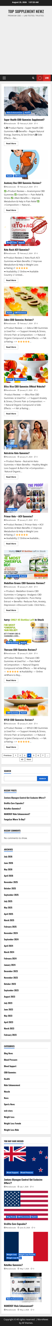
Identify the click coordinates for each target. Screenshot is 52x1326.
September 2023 (11, 990)
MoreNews (42, 1319)
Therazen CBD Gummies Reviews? (26, 631)
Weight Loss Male (11, 1129)
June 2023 (8, 1009)
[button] (4, 78)
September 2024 (11, 939)
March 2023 (9, 1028)
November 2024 (11, 933)
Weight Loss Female (12, 1123)
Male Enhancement (14, 112)
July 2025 (8, 901)
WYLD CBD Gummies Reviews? (26, 701)
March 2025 (9, 920)
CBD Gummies (20, 176)
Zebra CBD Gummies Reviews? (26, 301)
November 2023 (11, 977)
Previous (8, 755)
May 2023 (8, 1015)
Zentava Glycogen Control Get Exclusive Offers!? (25, 797)
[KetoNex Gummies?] (26, 1246)
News (6, 1098)
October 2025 (10, 888)
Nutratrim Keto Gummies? (26, 434)
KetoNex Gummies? (12, 808)
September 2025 (11, 894)
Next (29, 759)
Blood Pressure (10, 1059)
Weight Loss (12, 242)
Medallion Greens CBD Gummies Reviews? (26, 564)
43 (22, 759)
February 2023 (10, 1034)
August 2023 (9, 996)
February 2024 (10, 958)
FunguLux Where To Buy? (14, 819)
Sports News (9, 1104)
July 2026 (8, 856)
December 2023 (11, 971)
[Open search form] (33, 78)
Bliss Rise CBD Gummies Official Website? (26, 368)
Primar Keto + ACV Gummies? (26, 498)
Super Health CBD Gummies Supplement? (26, 101)
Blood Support (10, 1066)
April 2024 (8, 945)
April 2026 (8, 875)
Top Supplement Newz (26, 11)
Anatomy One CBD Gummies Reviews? (26, 164)
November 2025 (11, 882)
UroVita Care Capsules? (14, 803)
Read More (12, 144)
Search (7, 771)
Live (47, 77)
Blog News (8, 1053)
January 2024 (9, 964)
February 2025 (10, 926)
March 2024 (9, 952)
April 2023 (8, 1022)
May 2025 (8, 907)
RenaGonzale (11, 123)
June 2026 (8, 863)
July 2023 (8, 1003)
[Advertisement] (26, 44)
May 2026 (8, 869)
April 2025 (8, 914)
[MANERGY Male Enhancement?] (26, 1287)
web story (8, 1110)
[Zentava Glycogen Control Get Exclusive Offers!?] (26, 1161)
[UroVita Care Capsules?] (26, 1205)
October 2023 (10, 983)
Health (27, 112)
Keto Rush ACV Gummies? (26, 231)
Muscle (7, 1091)
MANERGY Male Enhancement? (17, 814)
